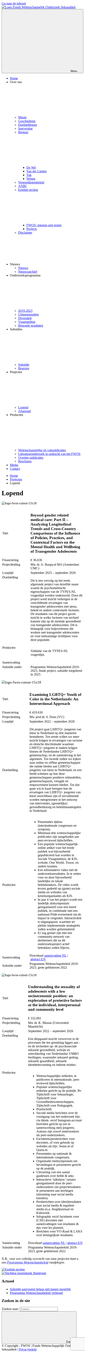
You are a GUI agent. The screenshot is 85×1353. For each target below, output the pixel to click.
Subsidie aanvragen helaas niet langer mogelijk (40, 1289)
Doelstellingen (27, 124)
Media (14, 465)
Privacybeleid (28, 1349)
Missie (22, 117)
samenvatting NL (55, 955)
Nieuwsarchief (27, 271)
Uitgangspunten (28, 314)
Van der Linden (36, 171)
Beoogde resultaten (30, 325)
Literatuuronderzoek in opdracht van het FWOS (49, 454)
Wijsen (30, 178)
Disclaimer (25, 232)
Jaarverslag (25, 128)
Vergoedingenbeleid (31, 182)
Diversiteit (25, 318)
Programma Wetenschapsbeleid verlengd (36, 1293)
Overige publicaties (30, 457)
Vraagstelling (26, 322)
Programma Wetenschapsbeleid (27, 1262)
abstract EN (38, 959)
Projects (31, 229)
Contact (15, 468)
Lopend (23, 407)
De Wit (31, 167)
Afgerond (24, 411)
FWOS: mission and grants (43, 225)
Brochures (25, 461)
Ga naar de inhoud (14, 3)
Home (14, 78)
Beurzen (23, 368)
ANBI (22, 186)
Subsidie (23, 364)
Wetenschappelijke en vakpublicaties (42, 450)
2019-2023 (25, 310)
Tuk (29, 175)
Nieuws (23, 268)
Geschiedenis (26, 121)
